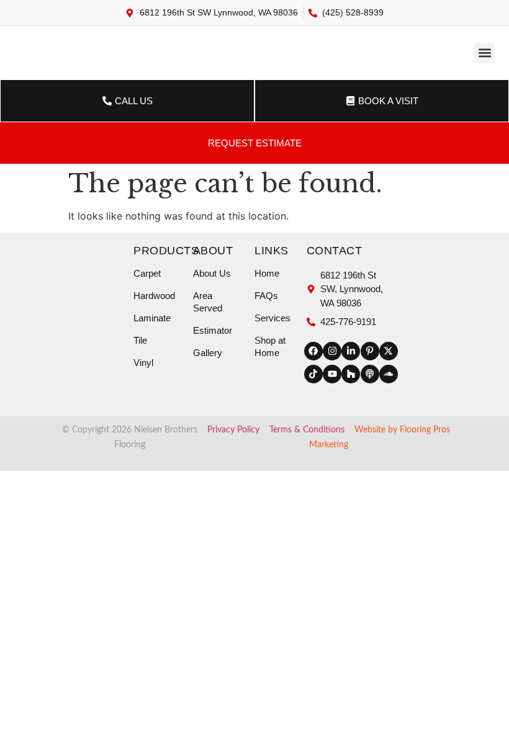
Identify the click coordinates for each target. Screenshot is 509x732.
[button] (484, 53)
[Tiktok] (313, 374)
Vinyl (143, 362)
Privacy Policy (233, 430)
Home (266, 273)
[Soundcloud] (388, 374)
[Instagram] (332, 351)
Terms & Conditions (307, 430)
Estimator (212, 330)
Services (272, 318)
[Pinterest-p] (370, 351)
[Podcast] (370, 374)
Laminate (152, 318)
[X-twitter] (388, 351)
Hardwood (154, 295)
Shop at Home (270, 346)
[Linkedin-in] (350, 351)
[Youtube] (332, 374)
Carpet (147, 273)
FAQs (266, 295)
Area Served (207, 301)
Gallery (207, 352)
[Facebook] (313, 351)
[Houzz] (350, 374)
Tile (140, 340)
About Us (212, 273)
